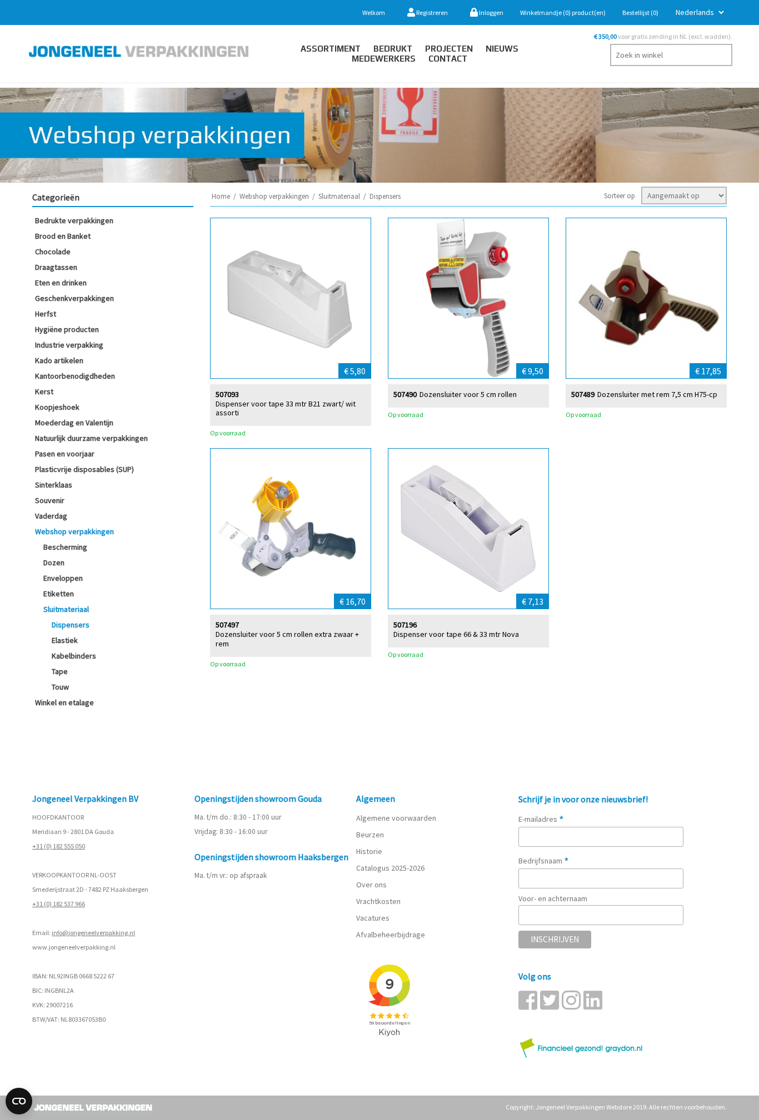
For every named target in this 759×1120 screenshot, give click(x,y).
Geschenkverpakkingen (74, 298)
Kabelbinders (74, 656)
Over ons (371, 885)
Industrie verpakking (69, 345)
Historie (369, 851)
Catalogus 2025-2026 (390, 868)
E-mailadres (541, 819)
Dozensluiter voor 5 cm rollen (468, 394)
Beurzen (370, 835)
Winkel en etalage (64, 702)
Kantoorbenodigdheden (75, 376)
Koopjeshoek (57, 407)
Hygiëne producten (67, 329)
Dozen (53, 562)
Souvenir (49, 500)
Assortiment (331, 48)
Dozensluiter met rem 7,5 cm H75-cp (657, 394)
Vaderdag (51, 516)
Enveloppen (63, 578)
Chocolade (53, 252)
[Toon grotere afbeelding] (290, 298)
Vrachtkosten (378, 901)
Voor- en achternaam (552, 898)
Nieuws (502, 48)
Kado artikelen (59, 360)
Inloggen (490, 12)
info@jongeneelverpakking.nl (93, 932)
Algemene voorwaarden (396, 818)
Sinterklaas (53, 485)
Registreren (431, 12)
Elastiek (65, 640)
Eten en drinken (61, 283)
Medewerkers (384, 58)
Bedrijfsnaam (543, 861)
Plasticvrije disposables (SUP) (84, 469)
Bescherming (65, 547)
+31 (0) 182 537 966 (58, 904)
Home (221, 196)
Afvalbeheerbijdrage (391, 935)
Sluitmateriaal (66, 609)
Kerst (44, 391)
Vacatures (373, 918)
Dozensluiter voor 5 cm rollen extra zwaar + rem (287, 639)
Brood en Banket (63, 236)
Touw (60, 687)
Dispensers (70, 625)
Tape (60, 671)
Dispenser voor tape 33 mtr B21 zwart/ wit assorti (286, 408)
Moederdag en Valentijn (74, 423)
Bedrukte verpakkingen (74, 220)
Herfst (45, 314)
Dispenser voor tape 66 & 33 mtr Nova (456, 634)
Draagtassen (56, 267)
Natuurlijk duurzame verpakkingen (91, 438)
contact (447, 58)
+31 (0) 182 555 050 (58, 846)
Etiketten (58, 594)
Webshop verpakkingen (74, 531)
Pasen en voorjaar (64, 454)
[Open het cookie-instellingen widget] (19, 1101)
